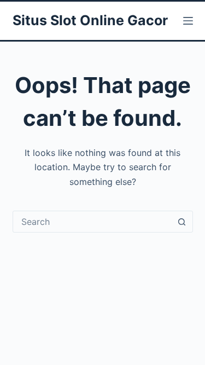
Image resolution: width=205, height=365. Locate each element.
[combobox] (92, 222)
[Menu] (188, 21)
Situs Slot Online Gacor (90, 20)
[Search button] (182, 221)
